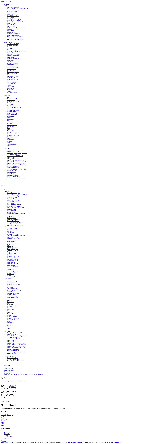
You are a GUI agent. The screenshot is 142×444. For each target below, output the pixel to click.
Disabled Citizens (11, 111)
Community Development (14, 107)
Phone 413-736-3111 (9, 374)
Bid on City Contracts (13, 14)
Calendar (9, 47)
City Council (10, 104)
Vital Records (10, 89)
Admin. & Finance (12, 98)
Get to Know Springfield (13, 7)
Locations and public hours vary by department (13, 381)
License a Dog (11, 26)
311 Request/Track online (13, 154)
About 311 (40, 374)
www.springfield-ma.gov (7, 415)
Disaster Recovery (12, 113)
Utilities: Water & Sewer (13, 176)
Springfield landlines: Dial (15, 150)
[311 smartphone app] (2, 423)
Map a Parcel (10, 30)
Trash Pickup (10, 86)
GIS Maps (10, 61)
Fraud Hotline (10, 60)
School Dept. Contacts (13, 167)
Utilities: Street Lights (12, 175)
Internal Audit (10, 126)
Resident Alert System (13, 166)
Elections (9, 117)
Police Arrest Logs (12, 73)
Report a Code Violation (13, 33)
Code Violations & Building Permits (16, 51)
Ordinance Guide (11, 69)
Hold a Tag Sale (11, 24)
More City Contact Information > (15, 178)
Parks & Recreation (12, 133)
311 (8, 97)
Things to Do (10, 85)
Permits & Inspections (13, 72)
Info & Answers (8, 42)
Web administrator (116, 442)
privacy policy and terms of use (77, 442)
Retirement (10, 141)
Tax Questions (11, 83)
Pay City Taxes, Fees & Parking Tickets (17, 8)
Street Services (11, 80)
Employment (10, 119)
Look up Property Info (13, 29)
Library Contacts (11, 157)
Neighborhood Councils (13, 67)
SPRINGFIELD (8, 4)
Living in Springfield (12, 64)
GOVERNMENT (8, 437)
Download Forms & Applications (15, 22)
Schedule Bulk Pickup (13, 35)
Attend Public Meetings (13, 10)
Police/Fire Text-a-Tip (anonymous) (16, 160)
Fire (8, 120)
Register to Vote (11, 32)
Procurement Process (12, 75)
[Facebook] (4, 419)
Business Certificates (12, 45)
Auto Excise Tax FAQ (13, 44)
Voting (9, 91)
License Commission (12, 63)
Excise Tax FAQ (11, 57)
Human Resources (12, 125)
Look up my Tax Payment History (16, 27)
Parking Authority (12, 132)
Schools (9, 142)
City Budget (10, 48)
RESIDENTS (7, 432)
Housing (9, 123)
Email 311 (17, 374)
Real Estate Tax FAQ (12, 79)
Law (8, 128)
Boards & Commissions (13, 101)
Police (8, 138)
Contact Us (7, 148)
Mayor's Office (11, 131)
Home (2, 401)
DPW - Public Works (12, 114)
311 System (34, 374)
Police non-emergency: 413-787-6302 (17, 164)
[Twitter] (3, 420)
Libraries (9, 129)
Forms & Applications (13, 58)
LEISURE (6, 435)
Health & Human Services (14, 122)
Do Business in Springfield (14, 20)
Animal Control (11, 100)
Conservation (10, 108)
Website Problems (12, 170)
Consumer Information (13, 110)
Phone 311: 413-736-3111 (14, 151)
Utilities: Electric (11, 172)
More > (9, 145)
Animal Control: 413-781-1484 (15, 156)
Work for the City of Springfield (15, 39)
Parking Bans (10, 70)
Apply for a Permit (12, 11)
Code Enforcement (12, 105)
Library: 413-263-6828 (13, 159)
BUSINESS (7, 434)
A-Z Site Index (8, 371)
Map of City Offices (12, 66)
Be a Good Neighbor (12, 13)
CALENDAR (7, 438)
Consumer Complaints (13, 50)
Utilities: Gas (10, 173)
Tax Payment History (12, 82)
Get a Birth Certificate (13, 16)
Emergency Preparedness (13, 54)
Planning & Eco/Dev (12, 136)
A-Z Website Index (12, 92)
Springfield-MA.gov (6, 442)
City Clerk (10, 103)
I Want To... (7, 5)
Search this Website (9, 370)
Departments (7, 95)
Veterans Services (11, 144)
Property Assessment (12, 76)
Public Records (11, 78)
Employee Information (13, 55)
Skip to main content (6, 1)
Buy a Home (10, 17)
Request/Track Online (25, 374)
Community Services (12, 52)
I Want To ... (8, 191)
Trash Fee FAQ (11, 88)
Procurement (10, 139)
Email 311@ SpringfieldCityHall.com (17, 153)
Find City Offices (11, 23)
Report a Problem (8, 368)
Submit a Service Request (14, 38)
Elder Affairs (10, 116)
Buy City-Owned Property (14, 19)
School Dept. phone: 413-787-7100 (16, 169)
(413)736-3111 (12, 385)
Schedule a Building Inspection (15, 36)
